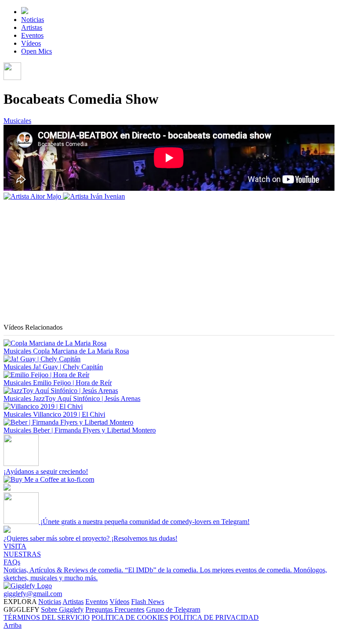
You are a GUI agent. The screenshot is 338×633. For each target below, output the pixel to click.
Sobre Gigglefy (62, 609)
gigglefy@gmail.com (33, 593)
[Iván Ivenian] (94, 196)
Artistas (31, 27)
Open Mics (36, 51)
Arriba (13, 625)
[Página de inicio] (24, 11)
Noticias (32, 19)
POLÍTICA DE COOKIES (130, 617)
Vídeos (31, 43)
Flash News (147, 601)
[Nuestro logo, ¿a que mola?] (28, 585)
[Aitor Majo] (33, 196)
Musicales (17, 120)
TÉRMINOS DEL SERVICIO (47, 617)
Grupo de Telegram (173, 609)
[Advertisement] (169, 262)
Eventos (32, 35)
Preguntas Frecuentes (114, 609)
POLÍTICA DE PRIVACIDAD (214, 617)
